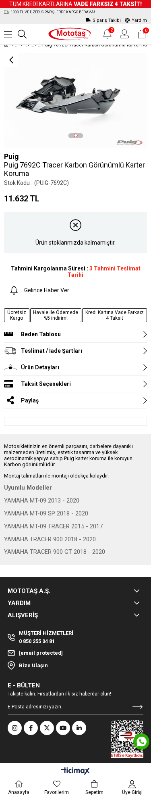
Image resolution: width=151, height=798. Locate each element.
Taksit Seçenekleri (46, 384)
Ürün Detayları (40, 367)
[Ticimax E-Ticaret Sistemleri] (75, 771)
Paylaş (30, 400)
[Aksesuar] (22, 45)
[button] (75, 135)
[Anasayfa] (13, 45)
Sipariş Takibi (107, 20)
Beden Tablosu (41, 334)
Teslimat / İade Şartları (51, 351)
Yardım (139, 20)
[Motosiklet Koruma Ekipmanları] (29, 45)
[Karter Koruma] (36, 45)
